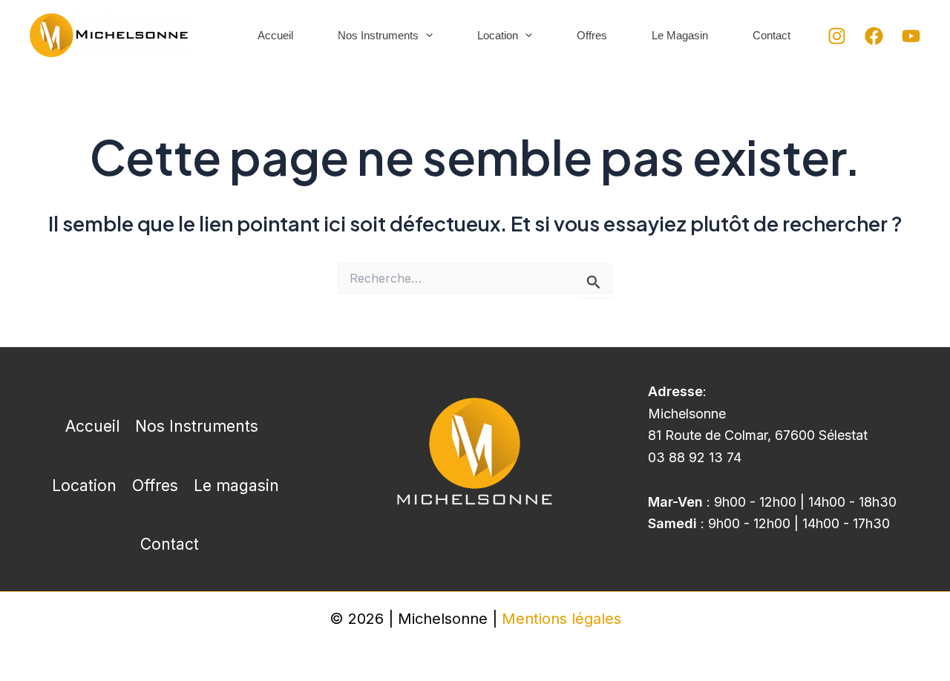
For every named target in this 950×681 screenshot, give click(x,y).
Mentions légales (561, 619)
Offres (592, 35)
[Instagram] (837, 36)
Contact (771, 35)
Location (497, 35)
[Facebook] (874, 36)
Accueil (275, 35)
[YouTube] (911, 36)
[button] (426, 35)
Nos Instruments (378, 35)
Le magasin (680, 35)
